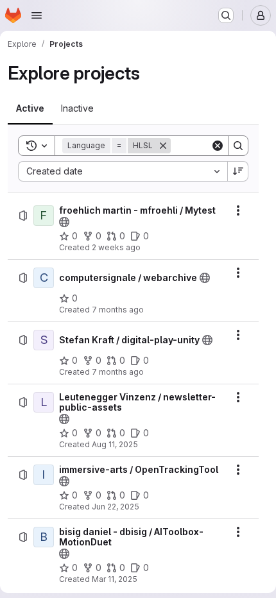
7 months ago (118, 309)
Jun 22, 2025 (115, 506)
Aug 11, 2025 (115, 444)
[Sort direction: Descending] (238, 171)
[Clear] (217, 145)
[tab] (30, 108)
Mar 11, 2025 (114, 579)
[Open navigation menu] (36, 15)
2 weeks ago (116, 247)
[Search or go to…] (226, 15)
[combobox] (122, 171)
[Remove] (163, 145)
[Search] (238, 145)
